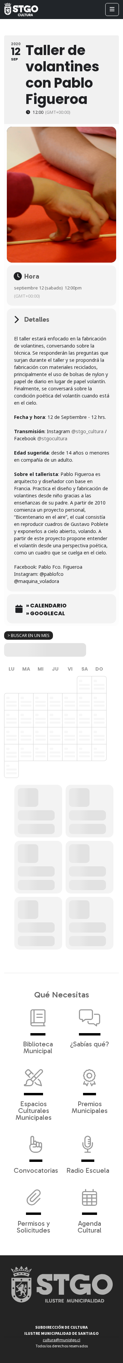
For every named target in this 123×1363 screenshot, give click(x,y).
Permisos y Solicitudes (33, 1226)
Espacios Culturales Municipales (34, 1110)
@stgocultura (52, 438)
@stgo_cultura (87, 431)
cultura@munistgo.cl (61, 1340)
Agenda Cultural (89, 1226)
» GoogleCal (45, 613)
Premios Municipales (90, 1107)
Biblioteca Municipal (38, 1047)
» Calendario (46, 606)
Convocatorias (36, 1170)
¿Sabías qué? (89, 1043)
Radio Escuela (87, 1170)
